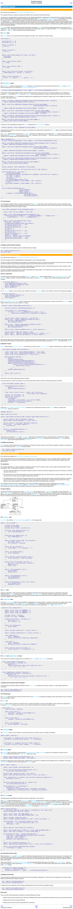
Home (36, 906)
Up (36, 907)
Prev (2, 3)
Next (71, 3)
